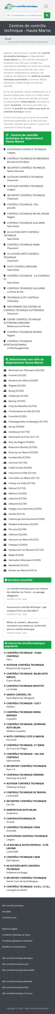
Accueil (8, 38)
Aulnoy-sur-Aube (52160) (21, 483)
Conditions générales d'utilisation (17, 940)
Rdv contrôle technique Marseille (17, 981)
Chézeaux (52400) (17, 544)
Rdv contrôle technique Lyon (15, 964)
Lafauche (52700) (17, 498)
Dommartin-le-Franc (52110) (23, 436)
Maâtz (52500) (15, 554)
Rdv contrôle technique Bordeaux (17, 958)
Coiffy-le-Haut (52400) (19, 467)
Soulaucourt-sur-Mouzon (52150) (25, 549)
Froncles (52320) (16, 375)
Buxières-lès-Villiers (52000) (22, 380)
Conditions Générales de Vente (16, 934)
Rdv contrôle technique (13, 905)
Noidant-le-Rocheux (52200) (22, 524)
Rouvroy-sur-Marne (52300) (22, 452)
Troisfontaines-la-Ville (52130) (23, 411)
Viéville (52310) (16, 513)
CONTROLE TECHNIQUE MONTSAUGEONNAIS (18, 344)
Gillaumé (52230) (17, 503)
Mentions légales (10, 928)
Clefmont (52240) (17, 534)
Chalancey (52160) (17, 395)
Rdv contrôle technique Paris (15, 987)
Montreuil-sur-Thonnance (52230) (25, 370)
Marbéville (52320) (17, 565)
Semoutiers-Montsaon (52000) (24, 560)
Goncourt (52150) (17, 462)
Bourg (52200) (15, 390)
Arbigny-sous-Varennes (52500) (24, 508)
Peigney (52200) (16, 385)
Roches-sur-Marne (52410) (22, 570)
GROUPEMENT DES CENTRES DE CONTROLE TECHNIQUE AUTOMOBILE (24, 310)
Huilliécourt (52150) (18, 431)
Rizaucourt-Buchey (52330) (22, 447)
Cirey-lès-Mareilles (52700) (22, 406)
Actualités (6, 911)
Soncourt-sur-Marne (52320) (22, 539)
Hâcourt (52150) (16, 488)
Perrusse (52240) (16, 529)
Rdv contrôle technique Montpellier (18, 970)
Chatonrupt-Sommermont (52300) (26, 518)
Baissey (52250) (16, 401)
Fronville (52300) (16, 416)
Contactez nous (9, 917)
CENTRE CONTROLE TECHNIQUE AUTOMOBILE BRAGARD (22, 323)
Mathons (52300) (17, 493)
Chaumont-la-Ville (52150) (21, 472)
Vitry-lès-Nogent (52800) (20, 442)
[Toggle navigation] (46, 6)
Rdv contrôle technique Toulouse (17, 993)
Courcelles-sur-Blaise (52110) (23, 477)
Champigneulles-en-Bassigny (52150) (27, 421)
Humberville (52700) (18, 457)
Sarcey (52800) (15, 426)
